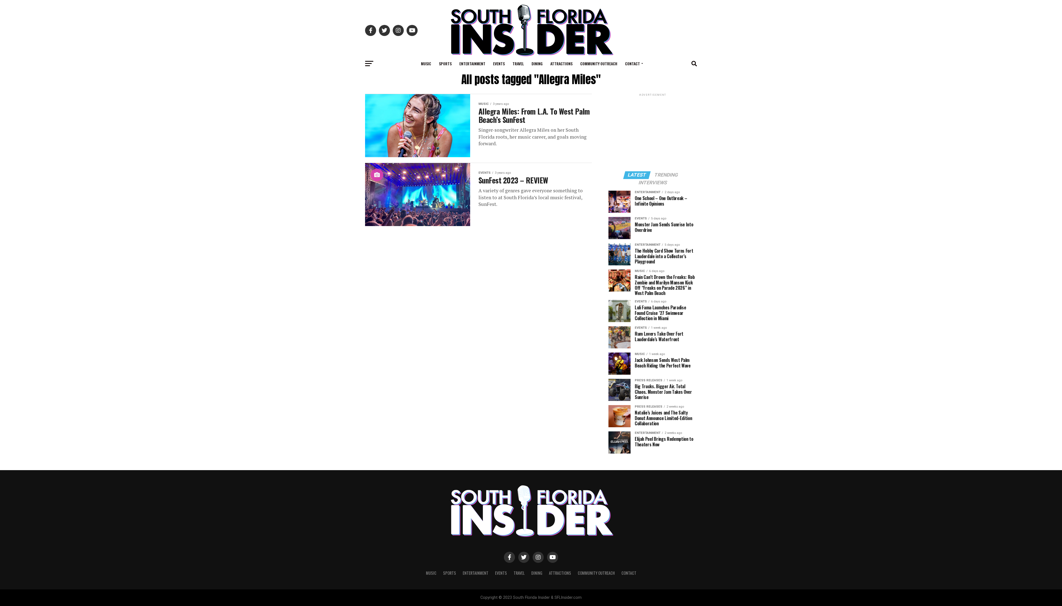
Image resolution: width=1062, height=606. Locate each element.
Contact (632, 63)
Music (426, 63)
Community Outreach (598, 63)
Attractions (561, 63)
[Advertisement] (652, 132)
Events (499, 63)
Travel (518, 63)
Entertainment (472, 63)
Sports (445, 63)
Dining (537, 63)
